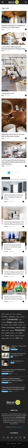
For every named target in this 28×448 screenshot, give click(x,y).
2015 (3, 314)
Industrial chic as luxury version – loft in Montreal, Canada (13, 135)
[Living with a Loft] (14, 72)
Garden (20, 325)
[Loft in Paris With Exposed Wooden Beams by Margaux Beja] (14, 38)
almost (14, 314)
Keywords (20, 330)
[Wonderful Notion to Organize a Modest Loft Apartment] (14, 17)
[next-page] (18, 172)
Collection (23, 316)
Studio (3, 338)
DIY (2, 325)
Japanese (12, 330)
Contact (19, 443)
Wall (10, 338)
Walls (13, 338)
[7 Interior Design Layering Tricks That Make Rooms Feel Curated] (14, 265)
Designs (15, 322)
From (10, 325)
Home (4, 327)
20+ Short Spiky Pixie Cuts (17, 361)
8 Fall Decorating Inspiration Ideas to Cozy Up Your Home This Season (12, 247)
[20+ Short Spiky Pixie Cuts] (5, 363)
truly (7, 338)
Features (6, 325)
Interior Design (4, 90)
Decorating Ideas (5, 22)
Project (7, 335)
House (18, 327)
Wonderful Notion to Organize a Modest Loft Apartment (13, 26)
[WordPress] (24, 437)
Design (9, 322)
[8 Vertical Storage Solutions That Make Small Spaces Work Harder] (14, 215)
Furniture (15, 325)
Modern (12, 333)
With (17, 338)
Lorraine (6, 201)
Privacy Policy (13, 443)
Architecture (12, 316)
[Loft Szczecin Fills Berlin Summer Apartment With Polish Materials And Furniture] (14, 149)
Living (3, 333)
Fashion (12, 362)
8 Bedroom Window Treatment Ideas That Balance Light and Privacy (13, 197)
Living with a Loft (8, 93)
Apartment (19, 314)
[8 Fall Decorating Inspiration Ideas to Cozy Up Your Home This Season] (14, 240)
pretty (3, 335)
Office (16, 333)
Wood (21, 338)
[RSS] (16, 437)
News (8, 443)
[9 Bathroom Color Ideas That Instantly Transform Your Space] (14, 290)
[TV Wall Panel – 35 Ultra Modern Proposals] (5, 348)
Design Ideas (4, 131)
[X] (20, 437)
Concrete (4, 319)
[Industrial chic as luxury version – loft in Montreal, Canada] (14, 115)
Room (12, 335)
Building (18, 316)
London (7, 333)
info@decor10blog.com (17, 427)
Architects (5, 316)
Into (8, 330)
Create (20, 319)
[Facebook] (3, 437)
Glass (24, 324)
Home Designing (11, 327)
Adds (11, 314)
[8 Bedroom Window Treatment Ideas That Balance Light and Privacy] (14, 190)
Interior (4, 330)
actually (7, 314)
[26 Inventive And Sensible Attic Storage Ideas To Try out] (5, 355)
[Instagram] (7, 437)
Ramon (3, 29)
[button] (2, 2)
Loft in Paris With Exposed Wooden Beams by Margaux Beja (13, 48)
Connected (12, 319)
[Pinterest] (12, 437)
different (21, 322)
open (20, 333)
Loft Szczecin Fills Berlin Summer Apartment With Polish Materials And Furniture (14, 162)
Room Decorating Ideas (20, 335)
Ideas (23, 327)
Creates (4, 322)
